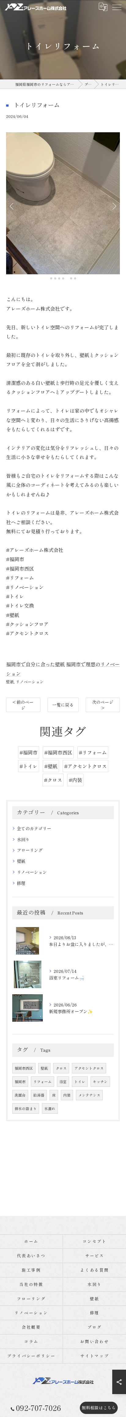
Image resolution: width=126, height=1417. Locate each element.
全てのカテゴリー (34, 828)
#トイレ (29, 766)
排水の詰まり (26, 1108)
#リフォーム (93, 752)
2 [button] (55, 278)
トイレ (79, 1081)
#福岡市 (29, 752)
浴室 (63, 1081)
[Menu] (116, 6)
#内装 (75, 779)
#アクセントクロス (85, 766)
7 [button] (75, 278)
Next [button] (114, 206)
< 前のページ (23, 705)
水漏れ (49, 1108)
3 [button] (59, 278)
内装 (67, 1095)
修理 (21, 883)
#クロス (53, 779)
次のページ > (102, 705)
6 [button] (71, 278)
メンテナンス (89, 1095)
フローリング (30, 850)
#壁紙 (50, 766)
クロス (61, 1068)
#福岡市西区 (58, 752)
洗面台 (20, 1095)
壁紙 (10, 682)
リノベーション (30, 682)
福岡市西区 (24, 1068)
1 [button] (51, 278)
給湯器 (38, 1095)
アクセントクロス (89, 1068)
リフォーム (42, 1081)
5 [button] (67, 278)
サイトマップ (94, 1356)
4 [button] (63, 278)
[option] (63, 203)
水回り (23, 839)
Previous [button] (12, 206)
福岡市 (20, 1081)
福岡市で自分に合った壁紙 (35, 664)
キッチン (100, 1081)
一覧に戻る (63, 705)
